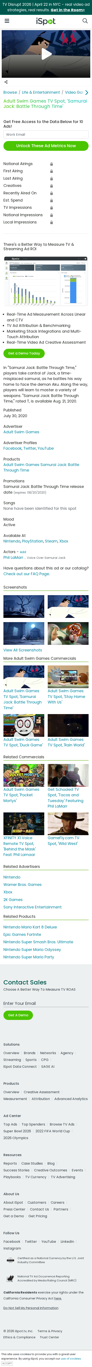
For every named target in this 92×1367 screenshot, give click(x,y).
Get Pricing (37, 1216)
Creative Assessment (42, 1092)
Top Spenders (33, 1124)
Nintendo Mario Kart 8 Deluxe (30, 927)
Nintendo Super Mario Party (28, 957)
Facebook (12, 448)
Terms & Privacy (49, 1331)
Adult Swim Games (21, 432)
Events (77, 1170)
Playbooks (12, 1177)
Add (23, 552)
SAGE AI (47, 1066)
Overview (11, 1053)
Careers (57, 1202)
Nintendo (11, 541)
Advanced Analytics (71, 1098)
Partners (60, 1209)
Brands (30, 1053)
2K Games (13, 899)
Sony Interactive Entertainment (32, 907)
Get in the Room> (68, 10)
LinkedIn (67, 1241)
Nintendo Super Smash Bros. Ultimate (38, 942)
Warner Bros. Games (22, 884)
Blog (51, 1163)
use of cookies (71, 1358)
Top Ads (10, 1124)
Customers (37, 1202)
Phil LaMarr (13, 557)
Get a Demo (13, 1216)
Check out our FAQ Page (26, 573)
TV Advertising (63, 1177)
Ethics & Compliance (19, 1337)
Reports (10, 1163)
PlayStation (32, 541)
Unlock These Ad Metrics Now (46, 146)
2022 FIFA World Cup (53, 1131)
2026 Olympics (15, 1137)
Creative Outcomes (50, 1170)
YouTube (46, 448)
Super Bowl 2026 (17, 1131)
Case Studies (32, 1163)
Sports (31, 1059)
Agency (67, 1053)
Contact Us (39, 1209)
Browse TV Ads (62, 1124)
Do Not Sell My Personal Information (30, 1308)
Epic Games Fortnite (22, 934)
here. (58, 1298)
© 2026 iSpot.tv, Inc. (18, 1331)
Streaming (12, 1059)
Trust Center (49, 1337)
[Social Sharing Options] (6, 82)
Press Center (14, 1209)
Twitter (29, 448)
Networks (48, 1053)
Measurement (15, 1098)
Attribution (41, 1098)
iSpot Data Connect (20, 1066)
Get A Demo (18, 1015)
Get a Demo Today (24, 353)
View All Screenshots (22, 650)
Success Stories (16, 1170)
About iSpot (13, 1202)
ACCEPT (7, 1363)
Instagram (12, 1248)
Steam (51, 541)
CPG (45, 1059)
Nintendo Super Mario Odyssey (32, 949)
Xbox (63, 541)
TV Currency (35, 1177)
